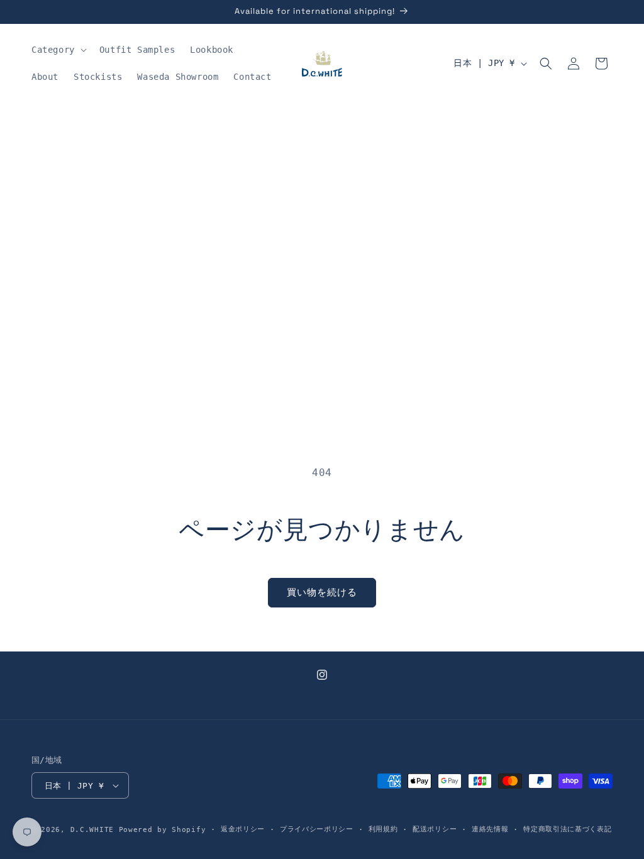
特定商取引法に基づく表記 (567, 829)
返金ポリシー (243, 829)
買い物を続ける (322, 592)
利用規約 (383, 829)
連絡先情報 (490, 829)
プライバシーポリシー (316, 829)
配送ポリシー (435, 829)
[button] (58, 49)
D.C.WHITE (92, 830)
